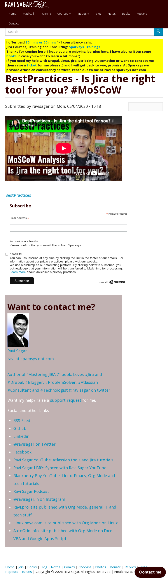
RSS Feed (21, 420)
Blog (98, 14)
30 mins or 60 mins (41, 42)
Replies (130, 567)
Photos (100, 567)
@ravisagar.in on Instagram (39, 499)
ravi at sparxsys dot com (30, 358)
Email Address (19, 218)
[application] (150, 573)
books (11, 56)
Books (126, 14)
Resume (141, 14)
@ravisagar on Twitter (34, 444)
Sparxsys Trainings (84, 47)
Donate (115, 567)
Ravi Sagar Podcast (31, 491)
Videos (82, 14)
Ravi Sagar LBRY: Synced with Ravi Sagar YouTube (59, 467)
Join (21, 567)
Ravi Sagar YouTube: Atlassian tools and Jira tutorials (63, 459)
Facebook (22, 452)
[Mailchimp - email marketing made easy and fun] (112, 281)
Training (45, 14)
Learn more (18, 272)
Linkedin (21, 436)
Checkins (85, 567)
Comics (69, 567)
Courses (63, 14)
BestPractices (18, 195)
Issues (27, 571)
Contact (14, 23)
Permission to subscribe (24, 241)
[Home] (28, 4)
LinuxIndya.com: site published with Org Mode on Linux (65, 522)
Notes (112, 14)
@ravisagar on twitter (89, 390)
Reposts (11, 571)
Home (12, 14)
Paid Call (28, 14)
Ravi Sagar (17, 350)
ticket (32, 65)
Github (19, 428)
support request (65, 400)
